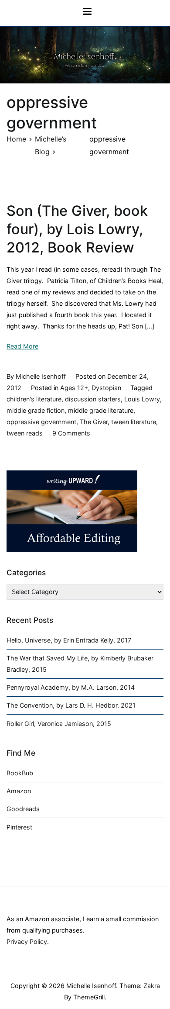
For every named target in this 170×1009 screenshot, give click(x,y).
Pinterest (19, 827)
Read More (22, 346)
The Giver (94, 421)
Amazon (19, 791)
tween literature (133, 421)
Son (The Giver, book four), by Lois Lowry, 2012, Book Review (77, 229)
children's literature (34, 399)
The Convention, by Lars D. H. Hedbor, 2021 (71, 705)
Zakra (151, 985)
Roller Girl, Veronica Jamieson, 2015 (59, 723)
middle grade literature (100, 410)
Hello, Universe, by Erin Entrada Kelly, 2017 (69, 640)
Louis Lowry (142, 399)
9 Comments (71, 433)
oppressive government (41, 421)
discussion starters (93, 399)
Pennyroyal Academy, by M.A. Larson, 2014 (71, 687)
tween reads (25, 433)
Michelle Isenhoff (41, 376)
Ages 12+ (74, 387)
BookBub (20, 773)
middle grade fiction (36, 410)
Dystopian (106, 387)
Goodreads (23, 808)
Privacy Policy (27, 941)
